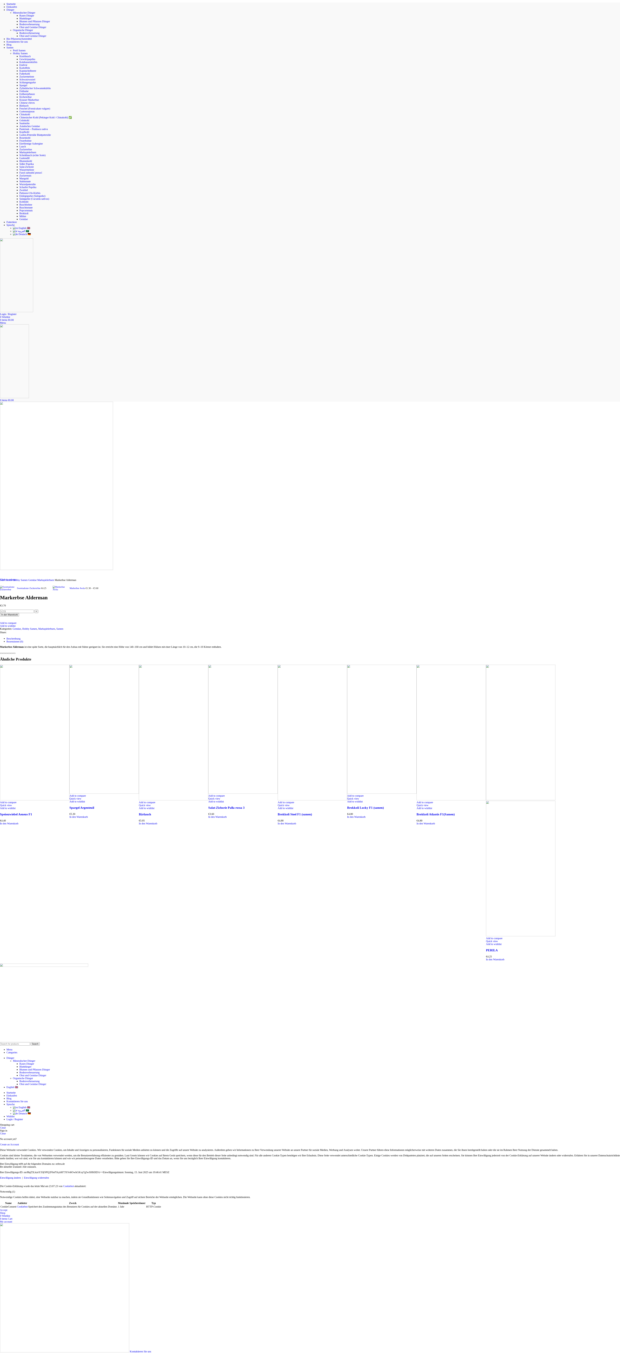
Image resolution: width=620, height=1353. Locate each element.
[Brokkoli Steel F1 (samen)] (312, 799)
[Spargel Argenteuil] (104, 792)
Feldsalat (23, 91)
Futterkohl (24, 73)
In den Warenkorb (9, 615)
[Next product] (55, 583)
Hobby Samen (20, 53)
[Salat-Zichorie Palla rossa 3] (243, 792)
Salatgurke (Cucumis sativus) (34, 198)
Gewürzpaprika (27, 59)
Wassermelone (26, 169)
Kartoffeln (24, 68)
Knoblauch (25, 56)
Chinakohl (24, 114)
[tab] (14, 640)
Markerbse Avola (78, 588)
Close (3, 1127)
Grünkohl (24, 120)
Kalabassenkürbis (28, 62)
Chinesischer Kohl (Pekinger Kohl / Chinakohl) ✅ (45, 117)
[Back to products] (51, 586)
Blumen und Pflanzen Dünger (34, 21)
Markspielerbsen (27, 152)
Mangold (24, 178)
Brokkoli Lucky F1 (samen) (365, 807)
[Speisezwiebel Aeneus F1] (34, 799)
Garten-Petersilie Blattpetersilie (35, 135)
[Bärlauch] (173, 799)
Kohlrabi (23, 201)
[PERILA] (520, 799)
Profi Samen (19, 50)
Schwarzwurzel (27, 79)
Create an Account (9, 1144)
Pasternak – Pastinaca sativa (33, 129)
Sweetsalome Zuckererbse (29, 588)
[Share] (14, 653)
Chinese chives (27, 102)
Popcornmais (26, 210)
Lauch (22, 146)
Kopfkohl (24, 132)
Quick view (6, 805)
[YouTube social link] (14, 1039)
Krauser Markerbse (29, 99)
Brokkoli (23, 213)
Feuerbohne (25, 140)
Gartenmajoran (27, 111)
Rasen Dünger (26, 15)
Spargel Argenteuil (81, 807)
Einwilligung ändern (10, 1177)
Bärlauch (24, 105)
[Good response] (4, 653)
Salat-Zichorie (26, 166)
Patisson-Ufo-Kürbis (29, 193)
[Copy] (1, 653)
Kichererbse (25, 97)
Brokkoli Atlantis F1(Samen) (436, 814)
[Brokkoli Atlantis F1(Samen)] (451, 799)
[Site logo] (16, 311)
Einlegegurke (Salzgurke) (32, 196)
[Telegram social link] (23, 632)
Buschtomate (26, 207)
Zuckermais (25, 175)
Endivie (23, 65)
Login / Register (14, 1119)
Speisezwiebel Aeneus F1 (16, 814)
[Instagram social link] (8, 1039)
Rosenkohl (24, 137)
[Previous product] (2, 583)
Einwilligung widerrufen (36, 1177)
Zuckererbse (25, 149)
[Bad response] (6, 653)
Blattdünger (25, 18)
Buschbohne (25, 204)
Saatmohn (24, 123)
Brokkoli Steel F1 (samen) (295, 814)
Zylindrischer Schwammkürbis (35, 88)
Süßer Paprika (26, 164)
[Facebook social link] (2, 1039)
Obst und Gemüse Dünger (32, 27)
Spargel (23, 85)
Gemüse (23, 219)
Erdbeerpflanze (27, 94)
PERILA (492, 950)
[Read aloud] (9, 653)
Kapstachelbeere (27, 70)
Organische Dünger (23, 30)
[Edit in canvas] (11, 653)
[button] (9, 823)
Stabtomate (25, 181)
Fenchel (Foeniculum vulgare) (34, 108)
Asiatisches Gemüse (29, 126)
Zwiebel (23, 190)
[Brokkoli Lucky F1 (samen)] (382, 792)
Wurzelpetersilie (27, 184)
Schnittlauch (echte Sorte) (32, 155)
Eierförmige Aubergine (31, 143)
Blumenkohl (25, 161)
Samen (59, 628)
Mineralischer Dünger (24, 12)
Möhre (22, 216)
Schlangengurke (27, 82)
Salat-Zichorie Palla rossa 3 (226, 807)
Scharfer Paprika (27, 187)
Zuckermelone (26, 76)
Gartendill (24, 158)
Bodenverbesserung (29, 24)
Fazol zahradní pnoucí (30, 172)
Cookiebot (68, 1186)
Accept (3, 1210)
